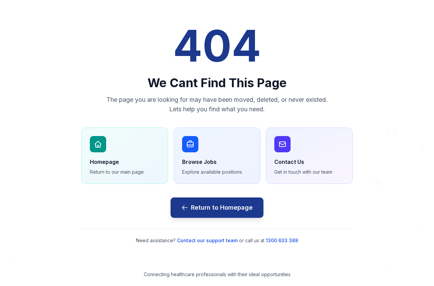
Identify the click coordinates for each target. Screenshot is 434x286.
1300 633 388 (282, 240)
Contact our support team (207, 240)
